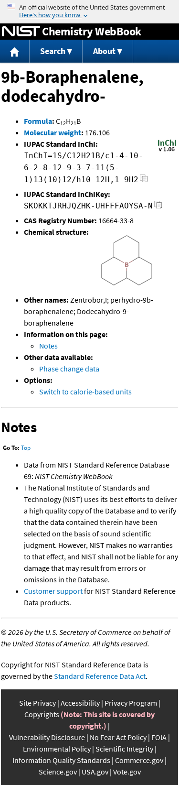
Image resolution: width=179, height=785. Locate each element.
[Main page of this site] (15, 51)
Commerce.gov (139, 760)
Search (52, 50)
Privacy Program (131, 703)
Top (26, 448)
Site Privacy (37, 703)
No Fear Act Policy (118, 737)
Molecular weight (52, 132)
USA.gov (95, 771)
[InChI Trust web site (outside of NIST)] (167, 150)
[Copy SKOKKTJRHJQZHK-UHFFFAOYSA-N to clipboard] (158, 207)
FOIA (159, 737)
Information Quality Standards (61, 760)
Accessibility (80, 703)
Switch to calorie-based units (85, 391)
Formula (38, 121)
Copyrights (41, 714)
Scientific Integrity (124, 748)
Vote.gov (127, 771)
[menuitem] (15, 51)
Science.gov (58, 771)
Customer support (53, 591)
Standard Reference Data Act (100, 676)
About (104, 50)
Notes (48, 345)
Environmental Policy (57, 748)
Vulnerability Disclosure (47, 737)
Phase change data (69, 368)
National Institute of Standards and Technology (21, 31)
